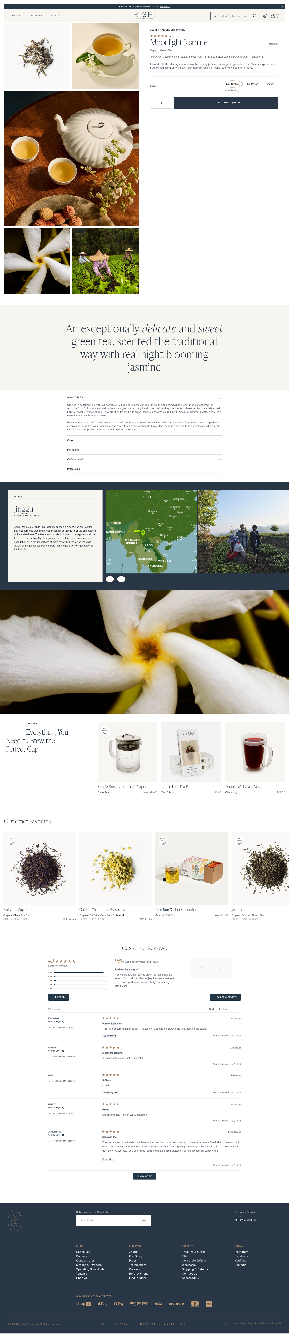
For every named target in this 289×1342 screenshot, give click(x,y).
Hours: (238, 1216)
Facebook (241, 1256)
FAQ (185, 1256)
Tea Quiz (55, 15)
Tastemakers (137, 1265)
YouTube (240, 1260)
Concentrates (85, 1260)
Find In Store (138, 1278)
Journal (134, 1251)
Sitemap (224, 1323)
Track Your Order (193, 1251)
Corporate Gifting (194, 1260)
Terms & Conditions (257, 1323)
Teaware (81, 1273)
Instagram (241, 1251)
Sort (212, 1009)
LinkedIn (240, 1265)
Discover (34, 15)
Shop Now (165, 6)
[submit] (143, 1220)
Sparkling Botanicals (90, 1269)
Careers (134, 1269)
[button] (110, 579)
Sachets (81, 1256)
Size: (153, 86)
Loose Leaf (83, 1251)
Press (132, 1260)
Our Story (135, 1256)
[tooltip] (137, 969)
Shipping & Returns (195, 1269)
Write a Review (229, 998)
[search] (255, 16)
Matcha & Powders (89, 1265)
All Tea (154, 30)
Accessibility (190, 1278)
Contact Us (189, 1273)
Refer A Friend (139, 1273)
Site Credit (275, 1323)
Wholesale (189, 1265)
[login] (265, 16)
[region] (211, 968)
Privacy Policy (238, 1323)
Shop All (82, 1278)
